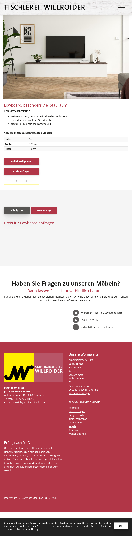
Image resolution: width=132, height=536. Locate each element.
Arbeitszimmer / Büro (81, 360)
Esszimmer (75, 367)
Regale (72, 426)
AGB (54, 497)
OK (120, 525)
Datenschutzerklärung (34, 497)
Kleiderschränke (78, 419)
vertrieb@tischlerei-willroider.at (31, 402)
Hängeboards (76, 415)
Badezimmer (76, 363)
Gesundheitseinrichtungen (84, 389)
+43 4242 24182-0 (24, 398)
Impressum (10, 497)
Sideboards (75, 430)
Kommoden (75, 422)
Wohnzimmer (76, 378)
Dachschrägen (77, 411)
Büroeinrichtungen (79, 393)
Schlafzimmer (76, 374)
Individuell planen (21, 161)
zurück (23, 181)
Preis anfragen (21, 171)
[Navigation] (122, 6)
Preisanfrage (44, 210)
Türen (72, 382)
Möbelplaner (16, 210)
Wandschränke (77, 433)
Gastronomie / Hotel (80, 386)
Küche (72, 371)
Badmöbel (74, 407)
